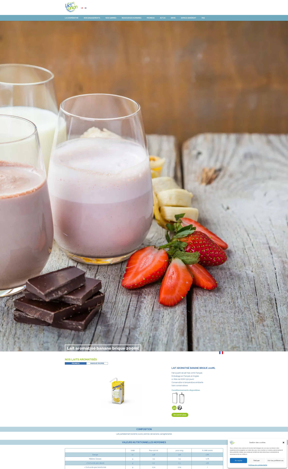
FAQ (203, 18)
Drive (173, 18)
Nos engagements (92, 18)
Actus (162, 18)
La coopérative (71, 18)
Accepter (238, 461)
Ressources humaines (131, 18)
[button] (283, 442)
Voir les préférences (275, 461)
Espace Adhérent (188, 18)
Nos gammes (111, 18)
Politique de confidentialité (258, 465)
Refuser (257, 461)
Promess (151, 18)
